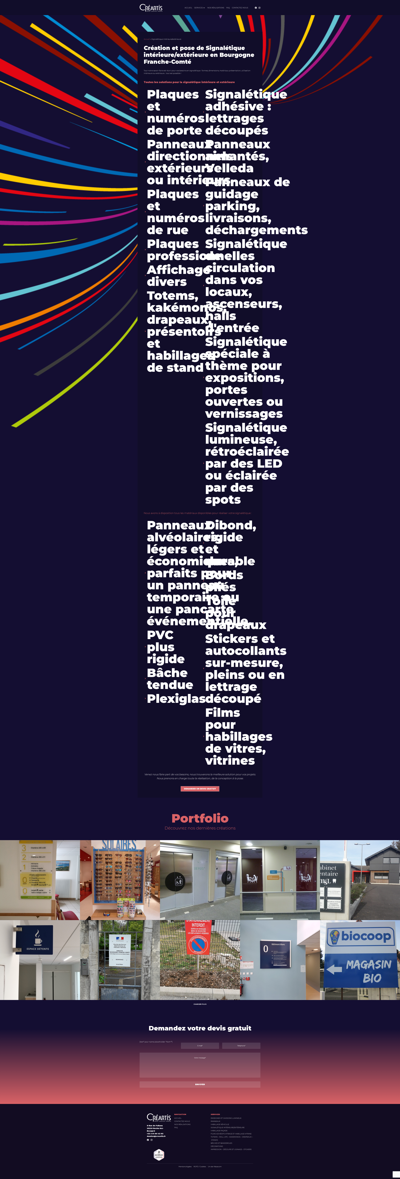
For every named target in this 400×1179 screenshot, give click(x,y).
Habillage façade (219, 1131)
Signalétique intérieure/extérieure (227, 1128)
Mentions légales (185, 1167)
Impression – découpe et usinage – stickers (231, 1149)
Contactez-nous (182, 1121)
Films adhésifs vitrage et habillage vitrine (231, 1134)
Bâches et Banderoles (221, 1143)
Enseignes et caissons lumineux (226, 1118)
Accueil (147, 39)
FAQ (176, 1128)
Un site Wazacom (215, 1167)
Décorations (217, 1146)
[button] (204, 8)
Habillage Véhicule (220, 1124)
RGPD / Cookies (200, 1167)
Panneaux (215, 1121)
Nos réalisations (182, 1124)
